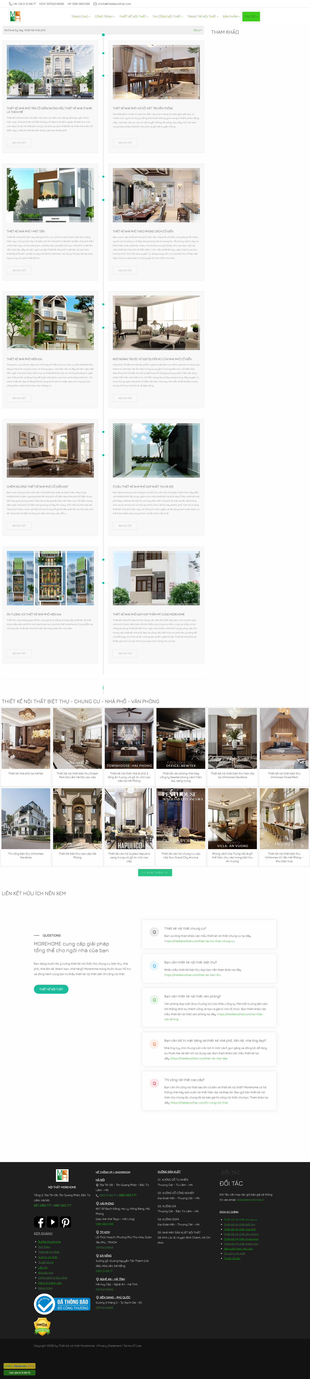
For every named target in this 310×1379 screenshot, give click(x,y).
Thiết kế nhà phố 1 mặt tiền (26, 231)
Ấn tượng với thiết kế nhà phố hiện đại (34, 614)
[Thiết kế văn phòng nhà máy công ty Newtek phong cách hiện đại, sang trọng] (180, 738)
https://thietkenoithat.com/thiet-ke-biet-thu (192, 974)
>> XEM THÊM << (155, 872)
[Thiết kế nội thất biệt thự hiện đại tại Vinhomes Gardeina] (232, 738)
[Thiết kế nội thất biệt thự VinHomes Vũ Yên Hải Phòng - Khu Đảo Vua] (284, 818)
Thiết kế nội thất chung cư (240, 1219)
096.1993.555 (104, 1224)
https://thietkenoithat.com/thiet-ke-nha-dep (199, 1058)
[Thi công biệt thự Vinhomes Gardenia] (25, 818)
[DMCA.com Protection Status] (42, 1326)
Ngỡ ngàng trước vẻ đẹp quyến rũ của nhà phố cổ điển (152, 359)
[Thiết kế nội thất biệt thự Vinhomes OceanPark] (284, 738)
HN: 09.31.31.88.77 (24, 3)
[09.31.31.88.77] (22, 1372)
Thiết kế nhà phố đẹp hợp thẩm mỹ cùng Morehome (149, 614)
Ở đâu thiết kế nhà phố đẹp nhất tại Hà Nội (143, 486)
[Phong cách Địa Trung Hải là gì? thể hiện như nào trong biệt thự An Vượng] (232, 818)
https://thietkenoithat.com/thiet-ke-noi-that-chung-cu (199, 941)
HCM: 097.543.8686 (51, 3)
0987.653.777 (62, 1205)
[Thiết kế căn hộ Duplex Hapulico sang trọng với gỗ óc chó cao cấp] (129, 818)
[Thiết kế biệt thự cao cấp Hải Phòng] (77, 818)
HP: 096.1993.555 (79, 3)
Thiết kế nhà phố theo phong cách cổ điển (143, 231)
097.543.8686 (104, 1247)
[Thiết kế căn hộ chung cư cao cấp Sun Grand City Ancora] (180, 818)
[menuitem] (80, 16)
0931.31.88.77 (107, 1195)
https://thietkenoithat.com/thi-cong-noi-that (199, 1102)
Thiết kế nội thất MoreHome (77, 1345)
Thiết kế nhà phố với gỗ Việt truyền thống (143, 108)
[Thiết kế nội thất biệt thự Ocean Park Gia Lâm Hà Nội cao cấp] (77, 738)
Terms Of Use (132, 1345)
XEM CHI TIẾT (19, 142)
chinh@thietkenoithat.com (114, 3)
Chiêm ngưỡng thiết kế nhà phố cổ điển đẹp (37, 486)
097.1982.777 (42, 1205)
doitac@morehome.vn (250, 1199)
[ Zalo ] (8, 1365)
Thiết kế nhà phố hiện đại (24, 359)
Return (198, 30)
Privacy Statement (109, 1345)
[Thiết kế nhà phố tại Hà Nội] (25, 738)
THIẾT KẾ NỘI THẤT (51, 989)
